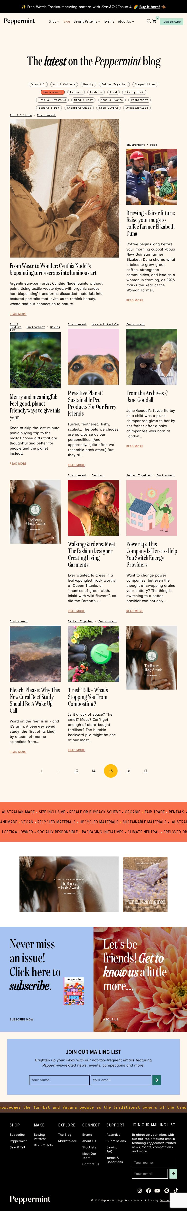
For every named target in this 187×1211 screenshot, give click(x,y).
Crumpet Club (168, 1200)
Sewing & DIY (49, 107)
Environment (52, 92)
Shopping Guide (79, 107)
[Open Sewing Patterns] (99, 21)
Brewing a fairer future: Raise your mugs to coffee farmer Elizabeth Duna (150, 223)
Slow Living (108, 107)
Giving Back (134, 92)
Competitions (145, 84)
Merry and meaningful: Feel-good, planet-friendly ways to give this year (35, 407)
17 (148, 768)
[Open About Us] (133, 21)
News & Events (112, 100)
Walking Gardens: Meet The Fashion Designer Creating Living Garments (91, 554)
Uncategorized (137, 107)
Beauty (88, 84)
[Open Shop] (58, 21)
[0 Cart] (154, 21)
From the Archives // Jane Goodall (147, 396)
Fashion (96, 92)
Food (113, 92)
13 (78, 768)
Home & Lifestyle (52, 100)
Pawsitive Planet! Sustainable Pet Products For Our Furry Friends (92, 403)
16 (130, 768)
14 (96, 768)
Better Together (114, 84)
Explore (76, 92)
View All (38, 84)
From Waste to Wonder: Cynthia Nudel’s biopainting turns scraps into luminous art (53, 269)
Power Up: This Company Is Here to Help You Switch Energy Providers (151, 554)
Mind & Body (83, 100)
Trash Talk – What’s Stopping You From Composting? (88, 697)
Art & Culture (64, 84)
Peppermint (139, 100)
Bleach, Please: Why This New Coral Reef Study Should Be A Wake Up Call (35, 700)
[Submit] (156, 1080)
